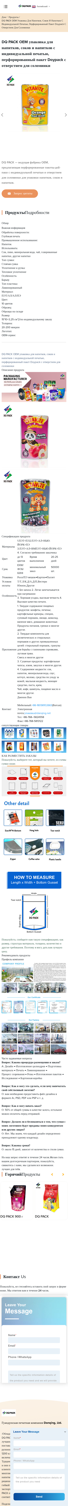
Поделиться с (9, 1504)
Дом (4, 17)
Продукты (13, 17)
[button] (52, 1174)
